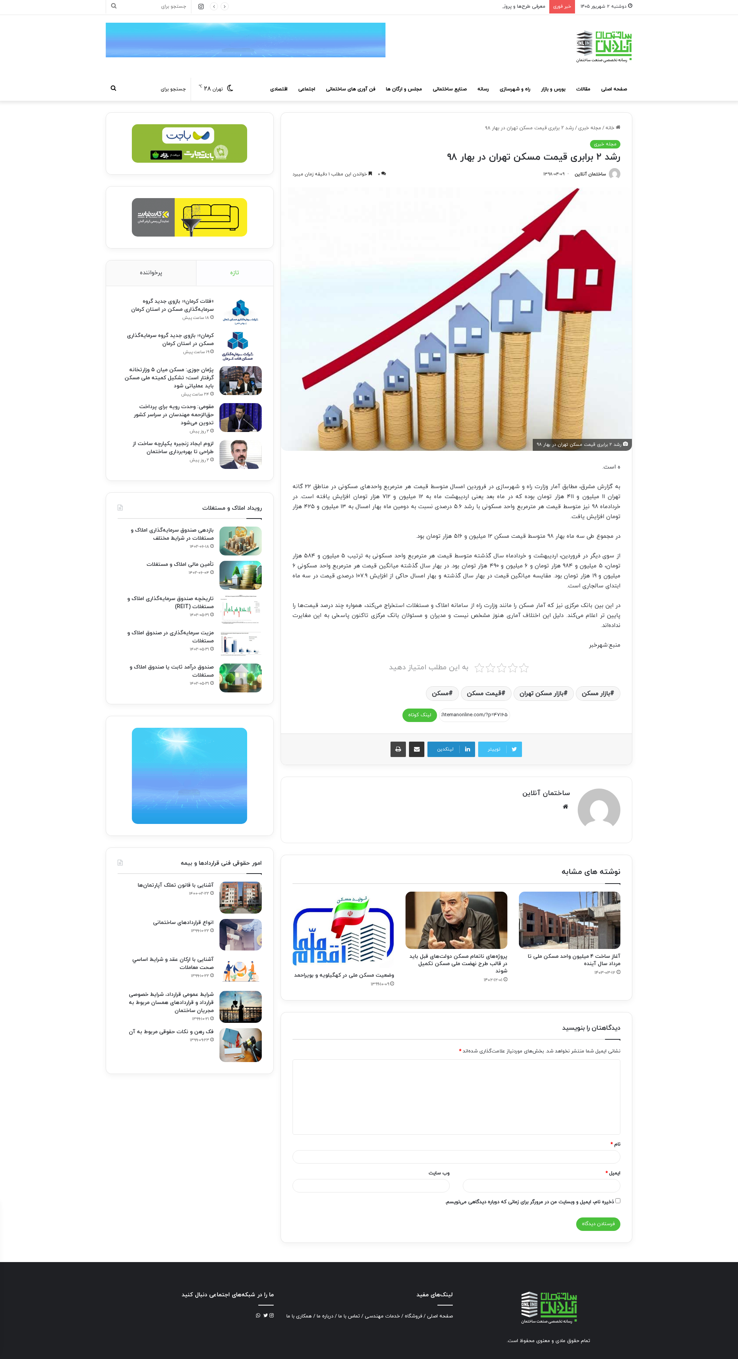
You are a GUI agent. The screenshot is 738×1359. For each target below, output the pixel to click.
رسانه (483, 89)
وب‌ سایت (439, 1173)
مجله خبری (589, 128)
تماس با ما (349, 1316)
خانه (610, 128)
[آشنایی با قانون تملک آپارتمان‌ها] (240, 898)
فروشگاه (413, 1316)
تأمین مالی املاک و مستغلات (180, 564)
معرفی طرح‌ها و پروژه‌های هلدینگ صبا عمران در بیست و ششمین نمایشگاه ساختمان (457, 6)
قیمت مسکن (484, 693)
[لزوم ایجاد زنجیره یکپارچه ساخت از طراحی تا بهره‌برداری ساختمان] (240, 454)
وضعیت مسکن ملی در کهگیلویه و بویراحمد (344, 975)
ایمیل (612, 1173)
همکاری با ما (299, 1316)
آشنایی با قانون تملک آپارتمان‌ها (176, 885)
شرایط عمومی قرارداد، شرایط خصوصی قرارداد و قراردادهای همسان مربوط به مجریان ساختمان (171, 1002)
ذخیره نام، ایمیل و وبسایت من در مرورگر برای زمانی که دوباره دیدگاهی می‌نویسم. (529, 1202)
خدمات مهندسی (382, 1316)
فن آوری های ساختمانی (350, 89)
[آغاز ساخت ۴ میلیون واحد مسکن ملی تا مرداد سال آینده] (569, 920)
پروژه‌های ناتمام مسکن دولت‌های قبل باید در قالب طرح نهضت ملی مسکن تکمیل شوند (458, 964)
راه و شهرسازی (515, 89)
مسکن (440, 693)
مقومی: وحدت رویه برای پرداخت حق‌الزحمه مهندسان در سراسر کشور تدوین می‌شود (174, 415)
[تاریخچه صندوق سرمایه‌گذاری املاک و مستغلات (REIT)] (240, 609)
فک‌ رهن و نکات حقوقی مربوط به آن (171, 1032)
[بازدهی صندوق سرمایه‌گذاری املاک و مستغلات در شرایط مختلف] (240, 541)
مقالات (583, 89)
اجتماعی (306, 89)
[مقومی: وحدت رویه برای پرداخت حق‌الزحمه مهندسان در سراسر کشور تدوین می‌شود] (240, 417)
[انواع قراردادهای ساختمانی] (240, 935)
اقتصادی (279, 89)
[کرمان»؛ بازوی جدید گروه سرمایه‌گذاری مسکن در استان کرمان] (240, 346)
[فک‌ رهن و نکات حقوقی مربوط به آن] (240, 1045)
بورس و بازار (553, 89)
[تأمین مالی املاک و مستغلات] (240, 575)
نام (615, 1144)
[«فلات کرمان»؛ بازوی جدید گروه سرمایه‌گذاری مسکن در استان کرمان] (240, 312)
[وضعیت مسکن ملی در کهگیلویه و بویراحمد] (343, 930)
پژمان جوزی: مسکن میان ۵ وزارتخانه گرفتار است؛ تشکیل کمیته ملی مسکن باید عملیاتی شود (169, 378)
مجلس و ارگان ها (404, 89)
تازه (234, 273)
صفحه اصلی (614, 89)
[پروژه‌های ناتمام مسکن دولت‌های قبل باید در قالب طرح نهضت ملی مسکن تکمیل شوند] (456, 920)
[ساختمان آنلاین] (603, 46)
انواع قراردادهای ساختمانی (183, 922)
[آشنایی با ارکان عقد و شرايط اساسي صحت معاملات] (240, 970)
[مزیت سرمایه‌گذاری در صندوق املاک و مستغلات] (240, 643)
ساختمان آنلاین (590, 174)
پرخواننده (151, 273)
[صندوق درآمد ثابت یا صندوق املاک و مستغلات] (240, 678)
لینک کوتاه (419, 715)
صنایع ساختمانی (450, 89)
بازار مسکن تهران (541, 693)
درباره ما (325, 1316)
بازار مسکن (596, 693)
